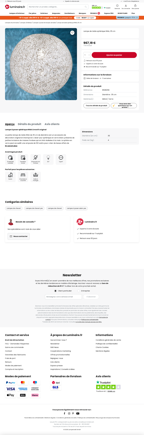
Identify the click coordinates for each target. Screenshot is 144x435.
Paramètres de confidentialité (33, 418)
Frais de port (10, 358)
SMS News (54, 347)
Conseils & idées (68, 369)
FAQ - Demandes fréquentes (17, 344)
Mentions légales (103, 351)
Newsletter (55, 344)
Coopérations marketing (60, 351)
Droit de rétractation (14, 340)
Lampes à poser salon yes (76, 208)
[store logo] (15, 7)
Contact (8, 351)
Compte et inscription (14, 369)
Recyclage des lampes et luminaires (108, 418)
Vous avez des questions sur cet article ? (125, 105)
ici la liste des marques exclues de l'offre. (89, 322)
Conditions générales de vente (108, 340)
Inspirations (55, 369)
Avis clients (52, 124)
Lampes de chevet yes (34, 208)
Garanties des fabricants (15, 354)
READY (85, 18)
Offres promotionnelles (60, 354)
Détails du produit (29, 124)
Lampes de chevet (14, 208)
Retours (8, 362)
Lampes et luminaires (12, 23)
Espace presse (56, 365)
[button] (72, 33)
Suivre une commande (14, 347)
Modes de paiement (13, 365)
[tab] (10, 124)
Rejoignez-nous (56, 358)
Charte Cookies (102, 347)
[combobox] (58, 6)
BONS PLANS (122, 13)
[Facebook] (66, 413)
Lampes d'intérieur (26, 23)
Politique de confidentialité (89, 319)
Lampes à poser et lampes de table (44, 23)
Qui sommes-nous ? (58, 340)
